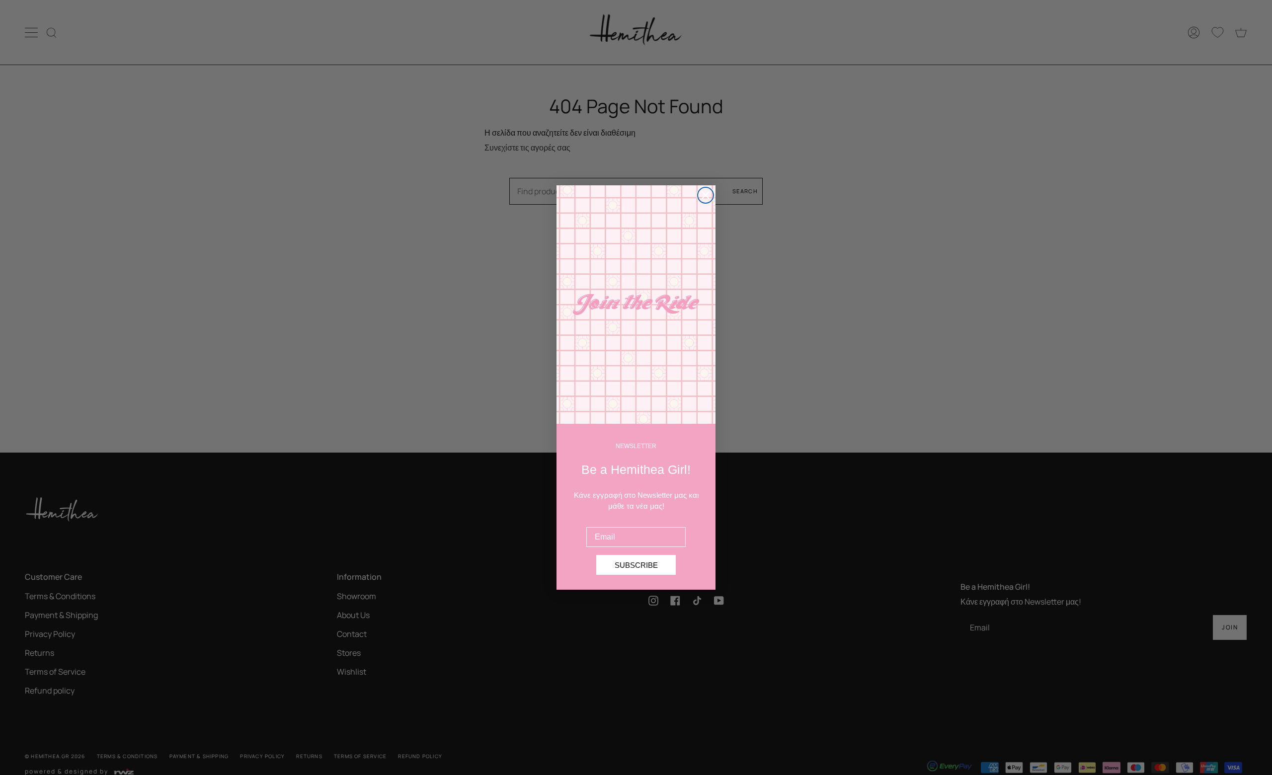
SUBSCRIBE (636, 565)
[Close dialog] (706, 195)
